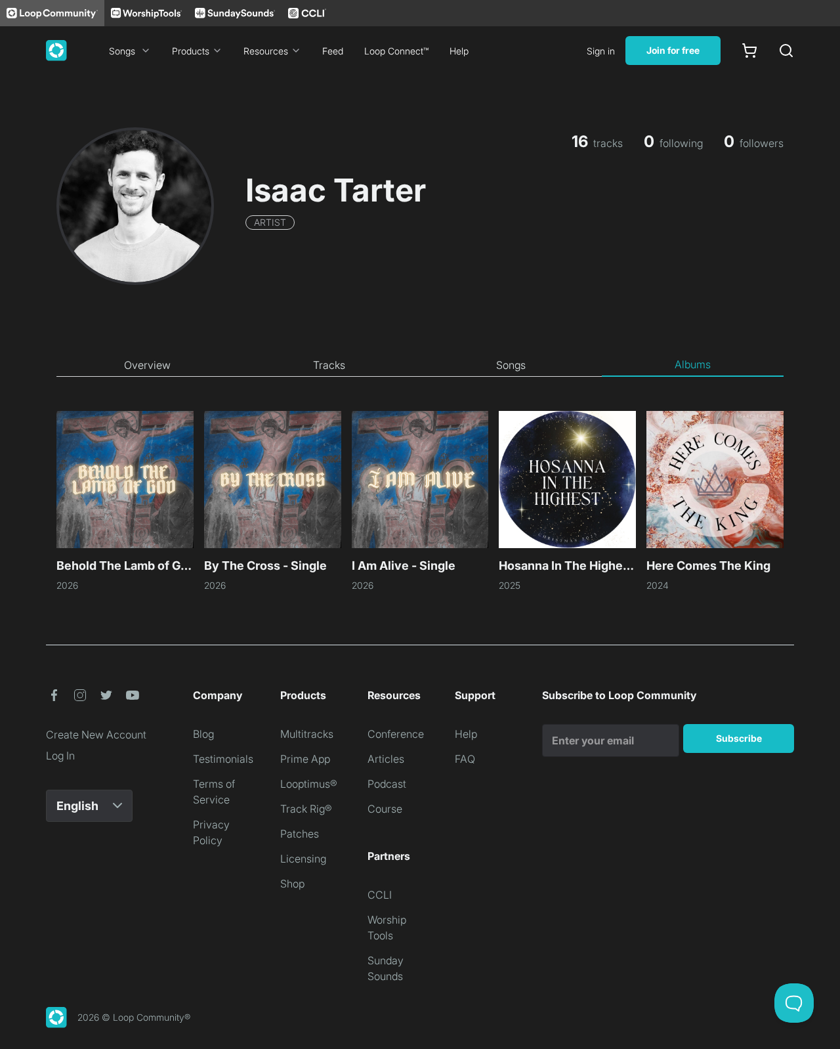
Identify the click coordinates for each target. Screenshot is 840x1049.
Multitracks (306, 733)
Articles (386, 758)
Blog (203, 733)
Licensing (303, 858)
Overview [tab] (147, 365)
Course (385, 808)
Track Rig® (306, 808)
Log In (60, 755)
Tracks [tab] (329, 365)
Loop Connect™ (396, 50)
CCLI (380, 894)
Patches (299, 833)
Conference (396, 733)
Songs (122, 50)
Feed (332, 50)
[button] (54, 695)
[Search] (786, 50)
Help (459, 50)
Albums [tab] (693, 364)
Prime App (305, 758)
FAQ (465, 758)
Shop (292, 883)
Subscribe (739, 738)
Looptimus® (308, 783)
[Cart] (749, 50)
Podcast (387, 783)
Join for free (673, 50)
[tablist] (420, 365)
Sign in (601, 50)
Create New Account (96, 734)
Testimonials (223, 758)
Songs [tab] (511, 365)
